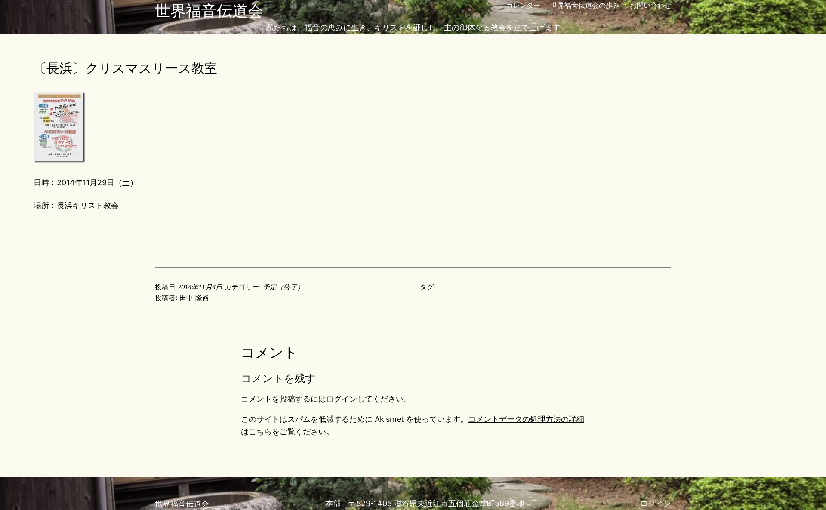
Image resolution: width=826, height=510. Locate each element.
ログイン (341, 398)
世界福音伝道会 (209, 10)
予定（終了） (283, 287)
